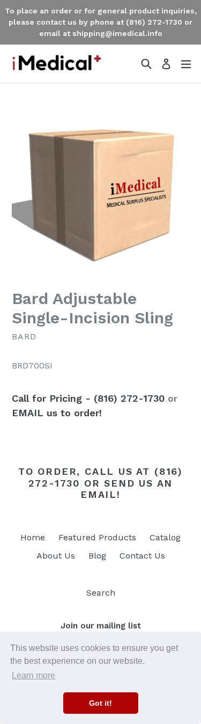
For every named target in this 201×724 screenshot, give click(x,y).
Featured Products (97, 537)
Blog (97, 556)
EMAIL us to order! (57, 412)
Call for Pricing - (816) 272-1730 (88, 398)
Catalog (165, 537)
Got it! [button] (100, 703)
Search (100, 593)
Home (32, 537)
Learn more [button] (33, 675)
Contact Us (142, 556)
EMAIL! (100, 494)
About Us (55, 556)
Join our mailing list (101, 626)
